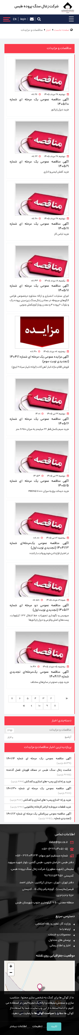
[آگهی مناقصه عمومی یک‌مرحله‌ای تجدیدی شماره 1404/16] (39, 647)
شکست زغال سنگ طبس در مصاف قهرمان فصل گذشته (38, 770)
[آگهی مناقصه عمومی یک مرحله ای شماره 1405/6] (39, 394)
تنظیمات (37, 1026)
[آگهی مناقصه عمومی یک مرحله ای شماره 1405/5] (39, 456)
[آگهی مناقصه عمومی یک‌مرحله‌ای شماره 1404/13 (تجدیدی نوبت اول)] (39, 518)
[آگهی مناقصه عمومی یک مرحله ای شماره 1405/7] (39, 261)
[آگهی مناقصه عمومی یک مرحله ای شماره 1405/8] (39, 199)
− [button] (10, 972)
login (23, 19)
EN (14, 19)
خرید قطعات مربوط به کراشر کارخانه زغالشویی (47, 807)
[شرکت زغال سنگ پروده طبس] (68, 8)
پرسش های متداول (59, 940)
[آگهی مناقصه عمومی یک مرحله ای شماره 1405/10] (39, 75)
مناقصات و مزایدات (39, 730)
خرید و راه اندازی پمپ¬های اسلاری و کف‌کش (47, 782)
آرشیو (39, 737)
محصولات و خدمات (59, 935)
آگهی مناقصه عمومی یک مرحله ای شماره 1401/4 (38, 759)
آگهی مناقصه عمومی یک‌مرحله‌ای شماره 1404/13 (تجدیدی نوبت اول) (39, 545)
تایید (54, 1026)
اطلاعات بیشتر (18, 1026)
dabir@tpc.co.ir (58, 842)
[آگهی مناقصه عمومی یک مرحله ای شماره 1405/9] (39, 137)
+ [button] (10, 966)
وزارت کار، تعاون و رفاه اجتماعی (53, 924)
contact (31, 19)
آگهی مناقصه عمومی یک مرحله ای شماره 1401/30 (38, 789)
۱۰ (39, 706)
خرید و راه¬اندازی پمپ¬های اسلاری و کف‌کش (47, 800)
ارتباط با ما (65, 929)
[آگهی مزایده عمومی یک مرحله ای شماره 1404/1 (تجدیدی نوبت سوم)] (39, 332)
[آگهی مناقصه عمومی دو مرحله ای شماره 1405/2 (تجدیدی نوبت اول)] (39, 581)
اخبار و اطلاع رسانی (60, 945)
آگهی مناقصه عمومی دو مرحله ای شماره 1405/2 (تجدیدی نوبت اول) (39, 607)
